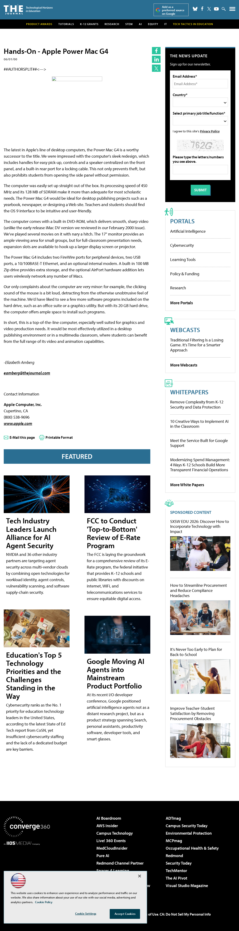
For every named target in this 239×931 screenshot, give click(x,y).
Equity (153, 24)
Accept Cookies (125, 914)
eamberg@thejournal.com (27, 373)
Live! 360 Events (111, 840)
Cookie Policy (44, 902)
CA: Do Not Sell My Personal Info (185, 914)
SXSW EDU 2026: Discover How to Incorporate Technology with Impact (199, 526)
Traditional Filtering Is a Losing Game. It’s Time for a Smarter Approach (196, 345)
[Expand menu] (232, 10)
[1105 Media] (27, 869)
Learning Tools (183, 259)
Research (112, 24)
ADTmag (173, 818)
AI (140, 24)
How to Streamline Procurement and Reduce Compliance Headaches (198, 590)
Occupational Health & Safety (192, 848)
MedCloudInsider (111, 848)
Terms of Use (148, 914)
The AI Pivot (176, 878)
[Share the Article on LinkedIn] (156, 59)
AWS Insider (107, 825)
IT (165, 24)
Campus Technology (114, 833)
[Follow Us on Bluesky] (195, 9)
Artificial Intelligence (188, 231)
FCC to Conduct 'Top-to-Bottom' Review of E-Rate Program (114, 533)
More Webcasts (183, 365)
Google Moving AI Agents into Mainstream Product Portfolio (115, 673)
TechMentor (176, 870)
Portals (182, 221)
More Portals (181, 302)
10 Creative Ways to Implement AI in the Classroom (199, 424)
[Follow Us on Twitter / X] (209, 9)
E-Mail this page (22, 437)
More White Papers (187, 484)
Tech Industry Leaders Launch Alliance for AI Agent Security (31, 533)
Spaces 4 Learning (112, 870)
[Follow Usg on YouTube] (216, 9)
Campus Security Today (186, 825)
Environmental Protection (189, 833)
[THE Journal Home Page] (28, 9)
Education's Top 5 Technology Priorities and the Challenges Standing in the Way (34, 675)
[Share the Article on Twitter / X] (156, 68)
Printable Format (59, 437)
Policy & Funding (184, 273)
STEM (129, 24)
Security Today (179, 863)
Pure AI (102, 855)
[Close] (139, 876)
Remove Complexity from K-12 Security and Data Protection (196, 404)
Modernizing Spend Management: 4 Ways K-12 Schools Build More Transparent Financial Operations (200, 464)
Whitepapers (189, 392)
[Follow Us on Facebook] (202, 8)
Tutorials (66, 24)
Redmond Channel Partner (120, 863)
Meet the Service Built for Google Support (199, 443)
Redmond (174, 855)
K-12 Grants (89, 24)
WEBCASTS (185, 330)
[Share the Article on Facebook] (156, 51)
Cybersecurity (182, 245)
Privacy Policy (210, 131)
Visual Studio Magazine (187, 885)
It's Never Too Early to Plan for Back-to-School (196, 652)
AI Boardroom (108, 818)
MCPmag (174, 840)
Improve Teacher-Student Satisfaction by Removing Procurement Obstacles (192, 713)
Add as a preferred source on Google (173, 10)
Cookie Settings (85, 913)
